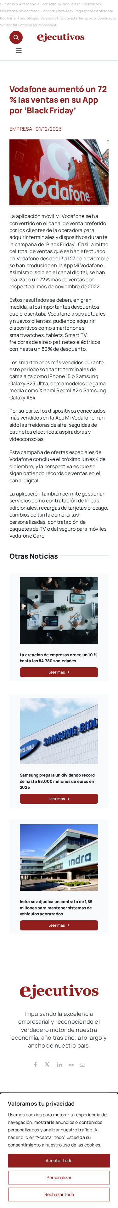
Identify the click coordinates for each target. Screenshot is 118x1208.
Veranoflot (49, 18)
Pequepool (84, 10)
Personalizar (59, 1177)
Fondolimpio (29, 18)
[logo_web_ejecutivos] (60, 35)
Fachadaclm (51, 4)
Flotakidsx (64, 10)
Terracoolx (87, 18)
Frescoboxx (92, 4)
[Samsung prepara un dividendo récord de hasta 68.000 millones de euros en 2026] (59, 701)
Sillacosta (46, 10)
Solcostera (28, 10)
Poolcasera (103, 10)
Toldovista (68, 18)
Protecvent (47, 25)
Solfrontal (8, 25)
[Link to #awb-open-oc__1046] (16, 37)
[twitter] (47, 1063)
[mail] (82, 1064)
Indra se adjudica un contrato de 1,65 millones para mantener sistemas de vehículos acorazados (56, 908)
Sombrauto (107, 18)
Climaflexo (9, 4)
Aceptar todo (59, 1160)
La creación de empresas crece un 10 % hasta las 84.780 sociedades (59, 658)
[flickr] (71, 1064)
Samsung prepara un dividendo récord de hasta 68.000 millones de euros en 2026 (57, 781)
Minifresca (9, 10)
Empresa (20, 128)
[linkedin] (59, 1064)
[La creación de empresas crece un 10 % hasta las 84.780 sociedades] (59, 580)
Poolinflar (8, 18)
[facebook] (35, 1064)
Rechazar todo (59, 1194)
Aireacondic (29, 4)
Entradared (27, 25)
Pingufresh (71, 4)
